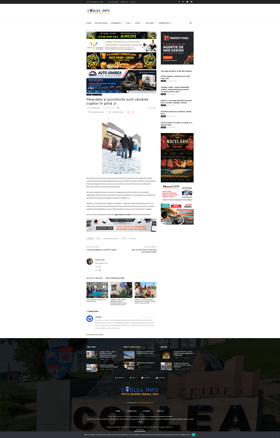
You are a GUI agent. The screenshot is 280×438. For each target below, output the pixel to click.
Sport (137, 23)
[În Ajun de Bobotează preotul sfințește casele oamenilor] (166, 366)
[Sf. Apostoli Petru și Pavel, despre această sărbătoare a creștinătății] (166, 355)
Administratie (164, 23)
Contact (132, 2)
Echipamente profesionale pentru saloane (175, 419)
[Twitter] (187, 2)
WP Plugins (132, 419)
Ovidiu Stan (96, 108)
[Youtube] (191, 2)
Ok (194, 434)
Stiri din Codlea (101, 23)
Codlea (89, 94)
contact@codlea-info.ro (145, 402)
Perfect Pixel (153, 416)
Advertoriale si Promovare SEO (110, 419)
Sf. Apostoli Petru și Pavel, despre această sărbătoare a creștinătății (184, 353)
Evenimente (116, 23)
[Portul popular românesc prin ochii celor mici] (97, 290)
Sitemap (146, 411)
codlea (98, 238)
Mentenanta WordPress (165, 416)
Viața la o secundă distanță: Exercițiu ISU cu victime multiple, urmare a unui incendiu (145, 301)
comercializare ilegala (110, 238)
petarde (123, 238)
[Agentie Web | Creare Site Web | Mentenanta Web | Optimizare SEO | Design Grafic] (121, 233)
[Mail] (99, 270)
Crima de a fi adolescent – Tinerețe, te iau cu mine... (146, 352)
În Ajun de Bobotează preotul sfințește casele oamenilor (182, 365)
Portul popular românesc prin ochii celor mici (96, 300)
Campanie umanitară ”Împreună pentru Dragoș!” (109, 366)
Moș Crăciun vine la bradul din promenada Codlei (144, 251)
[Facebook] (179, 2)
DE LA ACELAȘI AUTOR (115, 278)
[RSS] (183, 2)
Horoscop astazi (113, 2)
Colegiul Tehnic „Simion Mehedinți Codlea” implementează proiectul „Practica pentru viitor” (118, 302)
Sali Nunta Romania (142, 419)
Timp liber (149, 23)
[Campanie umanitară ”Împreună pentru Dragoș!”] (91, 368)
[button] (191, 23)
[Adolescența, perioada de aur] (129, 366)
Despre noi (124, 2)
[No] (277, 435)
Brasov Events (124, 419)
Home (118, 411)
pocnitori (132, 238)
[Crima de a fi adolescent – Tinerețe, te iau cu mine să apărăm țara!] (129, 355)
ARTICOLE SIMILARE (94, 278)
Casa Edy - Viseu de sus (156, 419)
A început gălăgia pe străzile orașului (101, 250)
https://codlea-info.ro (101, 263)
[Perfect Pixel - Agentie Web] (177, 64)
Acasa (88, 23)
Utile (128, 23)
